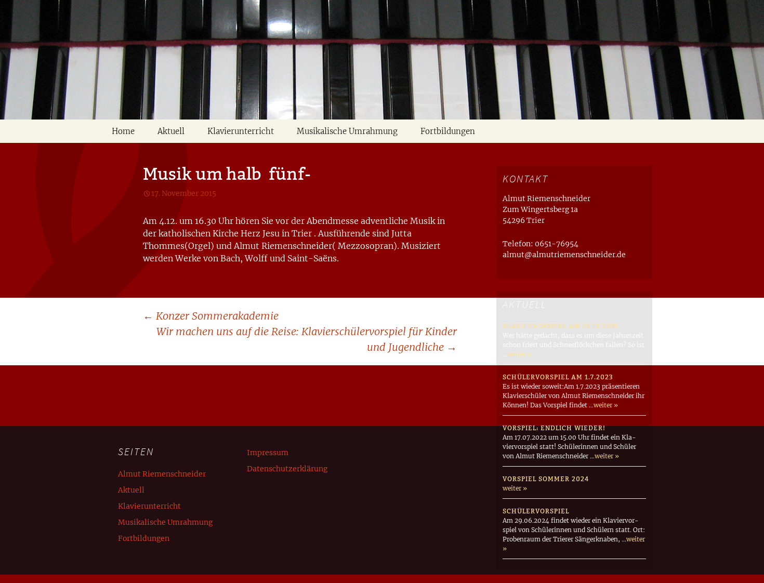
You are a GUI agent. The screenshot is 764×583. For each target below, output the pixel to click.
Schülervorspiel (536, 511)
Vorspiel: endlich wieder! (554, 428)
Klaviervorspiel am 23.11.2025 (560, 326)
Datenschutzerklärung (287, 468)
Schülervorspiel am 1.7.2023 (558, 377)
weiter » (519, 354)
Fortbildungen (447, 131)
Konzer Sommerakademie (211, 315)
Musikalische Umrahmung (347, 131)
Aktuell (171, 131)
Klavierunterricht (240, 131)
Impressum (267, 452)
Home (123, 131)
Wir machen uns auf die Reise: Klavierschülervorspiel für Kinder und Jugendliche (306, 339)
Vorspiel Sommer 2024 (546, 479)
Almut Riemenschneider (162, 474)
